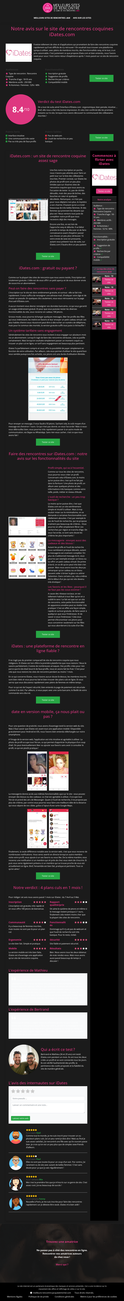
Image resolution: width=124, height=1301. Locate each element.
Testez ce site (104, 191)
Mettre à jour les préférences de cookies (98, 1296)
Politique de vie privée (39, 1296)
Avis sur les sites (82, 18)
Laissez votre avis (20, 1118)
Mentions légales (14, 1296)
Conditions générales (64, 1296)
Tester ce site (101, 78)
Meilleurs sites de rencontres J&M (52, 18)
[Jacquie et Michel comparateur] (61, 8)
